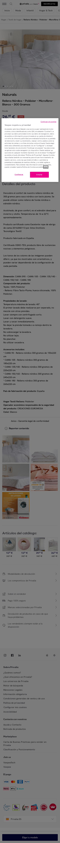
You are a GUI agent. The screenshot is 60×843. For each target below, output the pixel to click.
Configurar (19, 174)
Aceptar (39, 174)
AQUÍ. (46, 167)
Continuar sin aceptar (48, 122)
